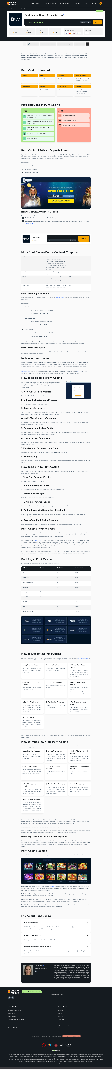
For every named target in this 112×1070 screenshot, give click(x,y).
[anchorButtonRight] (87, 44)
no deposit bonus (30, 223)
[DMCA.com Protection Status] (56, 1051)
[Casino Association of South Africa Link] (68, 1045)
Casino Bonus (49, 3)
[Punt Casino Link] (15, 19)
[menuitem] (36, 3)
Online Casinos (35, 3)
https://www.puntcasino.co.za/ (29, 79)
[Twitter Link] (9, 997)
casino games (47, 855)
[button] (101, 3)
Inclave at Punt (79, 44)
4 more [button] (77, 82)
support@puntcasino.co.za (46, 78)
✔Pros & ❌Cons (33, 44)
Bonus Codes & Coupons (65, 44)
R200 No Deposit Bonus (48, 44)
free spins (37, 352)
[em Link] (36, 971)
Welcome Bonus (59, 297)
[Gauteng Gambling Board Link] (56, 1045)
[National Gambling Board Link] (62, 1045)
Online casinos (25, 371)
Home (9, 9)
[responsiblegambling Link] (50, 1045)
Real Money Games (64, 3)
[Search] (104, 3)
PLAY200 (88, 22)
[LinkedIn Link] (12, 997)
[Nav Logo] (13, 3)
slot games (53, 886)
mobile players (38, 540)
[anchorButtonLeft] (24, 44)
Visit (95, 22)
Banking (77, 3)
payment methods (83, 658)
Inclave (79, 371)
